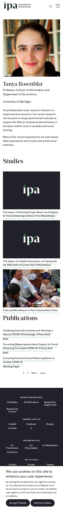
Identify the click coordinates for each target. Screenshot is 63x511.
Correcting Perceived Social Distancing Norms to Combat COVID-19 (28, 360)
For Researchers (50, 445)
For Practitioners (12, 446)
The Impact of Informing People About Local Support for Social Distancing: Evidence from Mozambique (30, 214)
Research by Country (12, 410)
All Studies (12, 402)
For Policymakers (31, 446)
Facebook (31, 424)
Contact (12, 464)
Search (51, 6)
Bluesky (50, 424)
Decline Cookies (42, 502)
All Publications (31, 402)
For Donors (12, 452)
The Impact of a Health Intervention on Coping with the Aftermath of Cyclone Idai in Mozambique (30, 263)
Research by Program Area (50, 403)
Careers (50, 464)
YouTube (12, 428)
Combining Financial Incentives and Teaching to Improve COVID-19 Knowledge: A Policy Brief (28, 332)
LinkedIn (12, 424)
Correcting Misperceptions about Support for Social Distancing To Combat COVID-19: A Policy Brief (30, 346)
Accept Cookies (17, 502)
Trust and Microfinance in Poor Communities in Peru (30, 310)
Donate (31, 464)
